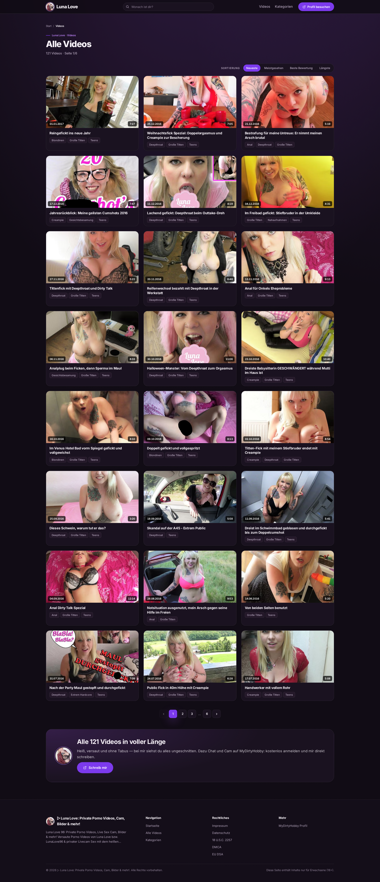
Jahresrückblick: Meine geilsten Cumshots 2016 (88, 213)
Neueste (251, 68)
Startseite (152, 826)
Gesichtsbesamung (81, 220)
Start (48, 25)
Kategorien (284, 7)
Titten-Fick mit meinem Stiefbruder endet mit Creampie (281, 450)
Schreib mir (101, 769)
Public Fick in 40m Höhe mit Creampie (178, 688)
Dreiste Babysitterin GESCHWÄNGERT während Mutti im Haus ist (287, 370)
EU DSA (217, 854)
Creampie (58, 220)
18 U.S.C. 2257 (222, 840)
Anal (249, 144)
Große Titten (77, 140)
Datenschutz (221, 833)
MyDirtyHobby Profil (306, 826)
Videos (264, 7)
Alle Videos (154, 833)
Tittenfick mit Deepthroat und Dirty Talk (81, 288)
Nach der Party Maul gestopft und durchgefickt (87, 688)
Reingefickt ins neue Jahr (70, 133)
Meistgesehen (273, 68)
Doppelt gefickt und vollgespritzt (173, 448)
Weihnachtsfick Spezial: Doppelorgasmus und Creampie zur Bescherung (184, 135)
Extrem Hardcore (81, 694)
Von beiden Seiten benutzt (266, 608)
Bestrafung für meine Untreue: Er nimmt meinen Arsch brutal (283, 135)
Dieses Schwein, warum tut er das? (77, 528)
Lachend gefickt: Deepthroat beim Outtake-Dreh (186, 213)
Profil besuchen (320, 7)
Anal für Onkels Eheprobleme (268, 288)
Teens (94, 140)
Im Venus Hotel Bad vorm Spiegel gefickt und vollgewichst (85, 450)
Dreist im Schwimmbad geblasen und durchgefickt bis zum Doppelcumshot (286, 530)
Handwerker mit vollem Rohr (267, 688)
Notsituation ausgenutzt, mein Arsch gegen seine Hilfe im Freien (187, 610)
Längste (324, 68)
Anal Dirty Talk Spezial (67, 608)
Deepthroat (156, 144)
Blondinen (58, 140)
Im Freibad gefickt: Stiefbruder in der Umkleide (282, 213)
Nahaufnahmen (277, 220)
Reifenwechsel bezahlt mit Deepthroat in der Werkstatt (182, 290)
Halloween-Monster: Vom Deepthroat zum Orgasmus (190, 368)
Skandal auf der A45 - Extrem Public (176, 528)
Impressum (220, 826)
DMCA (216, 847)
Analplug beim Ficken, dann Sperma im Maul (85, 368)
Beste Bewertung (301, 68)
